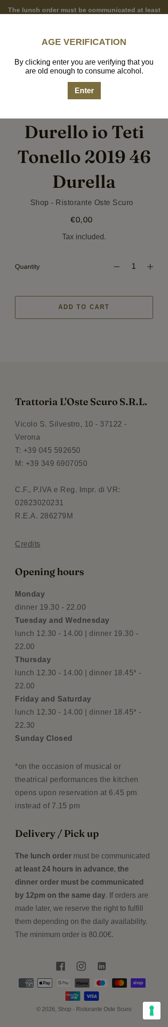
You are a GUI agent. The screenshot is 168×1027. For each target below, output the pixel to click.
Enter (84, 91)
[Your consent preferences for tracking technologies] (152, 1011)
